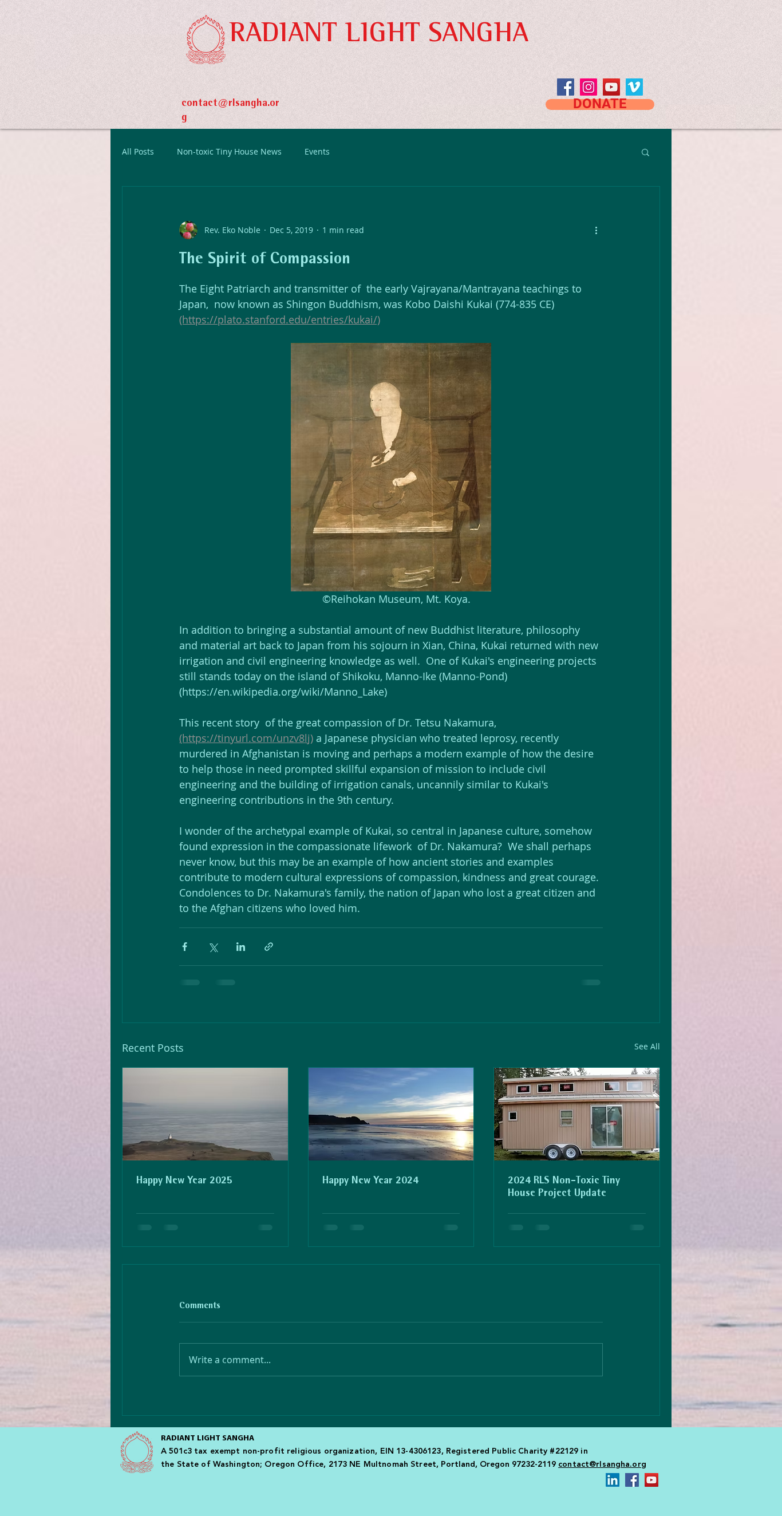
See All (647, 1046)
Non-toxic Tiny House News (229, 151)
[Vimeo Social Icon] (634, 87)
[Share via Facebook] (184, 946)
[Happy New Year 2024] (391, 1114)
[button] (645, 151)
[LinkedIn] (612, 1480)
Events (317, 151)
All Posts (138, 151)
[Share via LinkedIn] (240, 946)
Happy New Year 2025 (184, 1181)
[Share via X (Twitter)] (212, 946)
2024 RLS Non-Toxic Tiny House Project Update (564, 1187)
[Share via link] (268, 946)
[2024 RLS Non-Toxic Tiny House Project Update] (576, 1114)
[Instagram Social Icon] (588, 87)
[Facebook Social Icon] (632, 1480)
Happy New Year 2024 (370, 1181)
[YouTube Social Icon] (611, 87)
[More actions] (596, 230)
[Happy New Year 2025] (205, 1114)
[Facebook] (565, 87)
